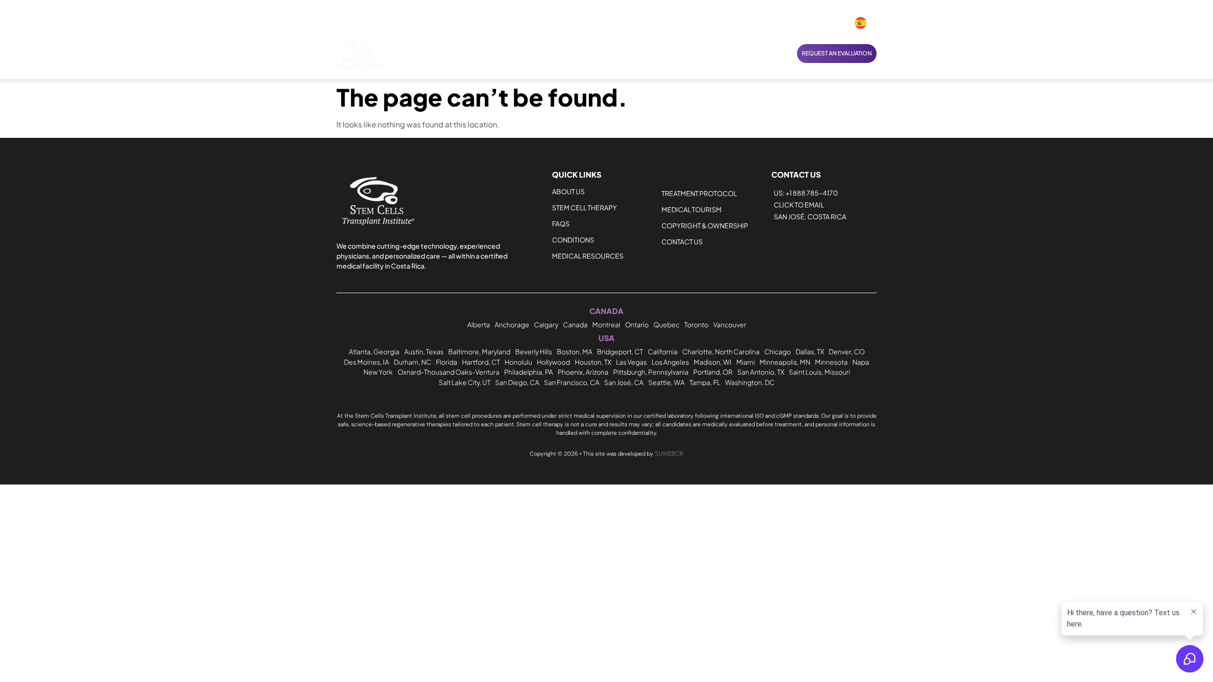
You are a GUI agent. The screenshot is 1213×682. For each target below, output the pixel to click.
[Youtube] (840, 23)
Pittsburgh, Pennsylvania (650, 372)
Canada (575, 324)
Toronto (696, 324)
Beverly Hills (533, 351)
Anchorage (512, 324)
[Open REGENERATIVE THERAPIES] (615, 53)
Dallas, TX (810, 351)
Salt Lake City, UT (464, 382)
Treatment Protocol (699, 193)
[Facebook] (807, 23)
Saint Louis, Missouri (819, 372)
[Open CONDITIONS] (508, 53)
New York (378, 372)
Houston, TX (593, 362)
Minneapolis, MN (785, 362)
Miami (745, 362)
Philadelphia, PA (528, 372)
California (663, 351)
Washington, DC (750, 382)
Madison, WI (713, 362)
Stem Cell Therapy (584, 207)
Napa (860, 362)
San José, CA (623, 382)
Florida (446, 362)
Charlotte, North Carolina (721, 351)
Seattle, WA (666, 382)
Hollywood (553, 362)
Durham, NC (412, 362)
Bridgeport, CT (620, 351)
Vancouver (729, 324)
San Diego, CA (517, 382)
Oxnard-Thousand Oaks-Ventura (448, 372)
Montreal (606, 324)
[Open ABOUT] (662, 53)
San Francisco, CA (571, 382)
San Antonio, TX (760, 372)
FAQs (561, 223)
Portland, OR (713, 372)
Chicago (777, 351)
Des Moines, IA (366, 362)
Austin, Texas (424, 351)
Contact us (682, 241)
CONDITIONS (573, 239)
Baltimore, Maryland (479, 351)
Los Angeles (670, 362)
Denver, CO (847, 351)
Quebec (666, 324)
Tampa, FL (704, 382)
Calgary (546, 324)
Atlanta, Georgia (374, 351)
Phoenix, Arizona (583, 372)
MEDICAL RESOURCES (588, 255)
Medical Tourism (691, 209)
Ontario (637, 324)
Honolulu (518, 362)
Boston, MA (574, 351)
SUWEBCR (669, 453)
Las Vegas (631, 362)
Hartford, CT (481, 362)
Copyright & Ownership (704, 225)
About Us (568, 191)
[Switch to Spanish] (860, 23)
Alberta (478, 324)
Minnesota (831, 362)
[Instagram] (823, 23)
